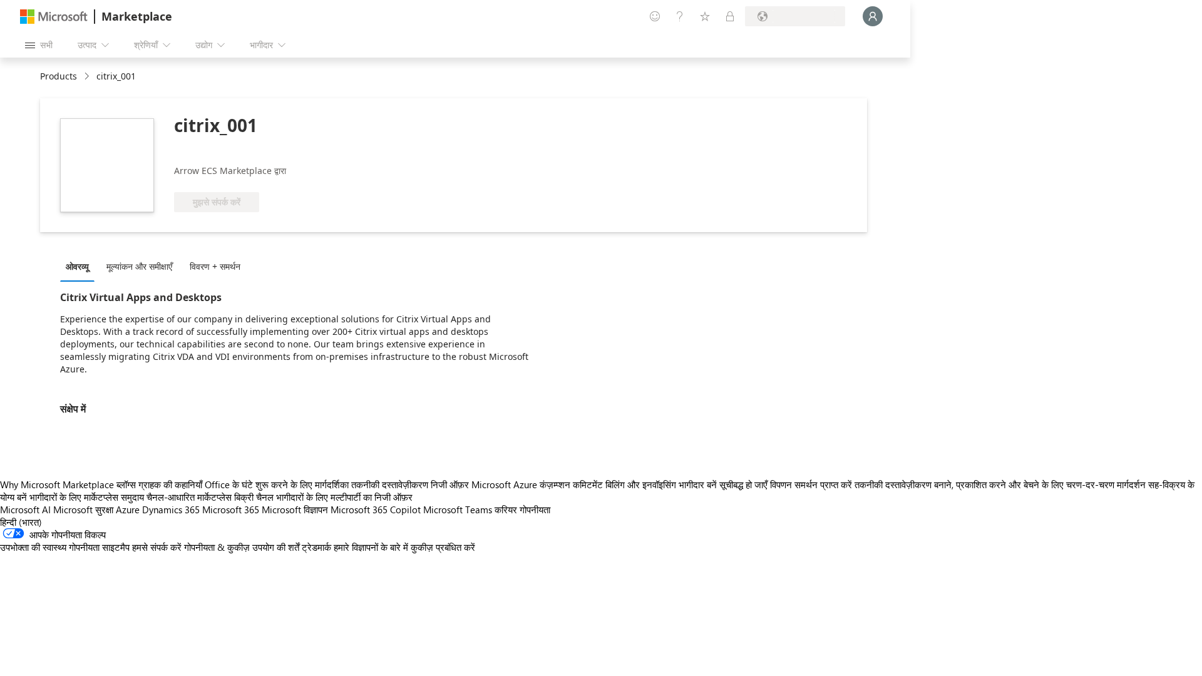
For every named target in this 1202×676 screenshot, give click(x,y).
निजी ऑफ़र (450, 484)
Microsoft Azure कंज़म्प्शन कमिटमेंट (538, 484)
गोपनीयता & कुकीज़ (217, 547)
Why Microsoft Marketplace (57, 484)
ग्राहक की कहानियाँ (170, 484)
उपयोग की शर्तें (275, 547)
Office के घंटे (229, 484)
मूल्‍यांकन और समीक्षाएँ (139, 266)
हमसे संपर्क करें (157, 547)
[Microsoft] (54, 16)
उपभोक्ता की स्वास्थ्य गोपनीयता (50, 547)
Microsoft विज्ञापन (295, 509)
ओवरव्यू (77, 266)
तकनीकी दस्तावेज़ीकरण (389, 484)
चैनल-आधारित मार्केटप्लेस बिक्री (200, 497)
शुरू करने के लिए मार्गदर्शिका (302, 484)
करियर (506, 509)
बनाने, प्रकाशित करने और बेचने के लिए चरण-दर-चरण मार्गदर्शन (1040, 484)
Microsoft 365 (230, 509)
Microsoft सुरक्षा (83, 509)
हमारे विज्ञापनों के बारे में (371, 547)
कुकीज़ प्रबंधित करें (443, 547)
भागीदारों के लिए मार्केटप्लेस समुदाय (86, 497)
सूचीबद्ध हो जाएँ (743, 484)
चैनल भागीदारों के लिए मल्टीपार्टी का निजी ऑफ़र (334, 497)
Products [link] (58, 76)
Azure (128, 509)
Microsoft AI (25, 509)
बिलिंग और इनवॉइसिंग (640, 484)
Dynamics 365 (171, 509)
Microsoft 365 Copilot (376, 509)
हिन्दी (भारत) (21, 522)
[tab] (80, 266)
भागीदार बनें (698, 484)
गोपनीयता (535, 509)
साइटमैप (116, 547)
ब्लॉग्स (126, 484)
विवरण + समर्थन (215, 266)
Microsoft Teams (457, 509)
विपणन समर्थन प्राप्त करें (811, 484)
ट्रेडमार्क (316, 547)
